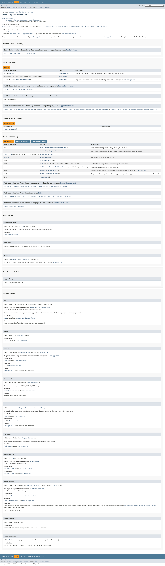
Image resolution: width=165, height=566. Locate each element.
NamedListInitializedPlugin (86, 26)
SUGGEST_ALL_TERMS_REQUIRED (14, 109)
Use (21, 2)
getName (16, 186)
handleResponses (44, 186)
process (42, 173)
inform (42, 160)
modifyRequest (56, 186)
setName (65, 186)
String (11, 73)
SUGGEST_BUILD (30, 109)
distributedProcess (47, 147)
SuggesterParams (69, 26)
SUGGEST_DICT (90, 109)
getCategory (8, 186)
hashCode (33, 196)
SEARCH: (141, 5)
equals (11, 196)
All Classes (4, 5)
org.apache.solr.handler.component (20, 12)
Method (25, 7)
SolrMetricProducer (56, 26)
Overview (4, 2)
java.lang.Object (7, 18)
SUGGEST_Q (126, 109)
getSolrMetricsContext (29, 186)
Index (38, 2)
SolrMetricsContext (60, 167)
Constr (19, 7)
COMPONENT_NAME (64, 73)
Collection (8, 154)
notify (40, 196)
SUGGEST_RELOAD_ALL (150, 109)
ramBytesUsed (44, 177)
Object (40, 193)
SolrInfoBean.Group (28, 53)
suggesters (63, 79)
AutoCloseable (7, 26)
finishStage (44, 151)
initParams (63, 76)
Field (14, 7)
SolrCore (48, 160)
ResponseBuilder (60, 147)
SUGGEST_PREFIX (116, 109)
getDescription (45, 157)
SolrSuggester (25, 79)
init (41, 163)
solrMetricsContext (10, 89)
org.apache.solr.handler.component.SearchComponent (23, 20)
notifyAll (47, 196)
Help (42, 2)
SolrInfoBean (44, 26)
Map (13, 79)
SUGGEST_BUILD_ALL (43, 109)
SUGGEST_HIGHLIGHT (102, 109)
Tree (25, 2)
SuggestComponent (10, 129)
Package (10, 2)
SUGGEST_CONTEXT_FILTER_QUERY (61, 109)
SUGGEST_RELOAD (136, 109)
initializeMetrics (46, 167)
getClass (26, 196)
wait (61, 196)
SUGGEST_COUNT (79, 109)
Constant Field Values (11, 234)
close (6, 206)
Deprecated (31, 2)
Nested (9, 7)
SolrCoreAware (102, 26)
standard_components (26, 89)
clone (6, 196)
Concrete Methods (39, 141)
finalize (18, 196)
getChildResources (46, 154)
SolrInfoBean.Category (12, 53)
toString (56, 196)
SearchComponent (13, 32)
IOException (44, 352)
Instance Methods (22, 141)
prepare (42, 170)
